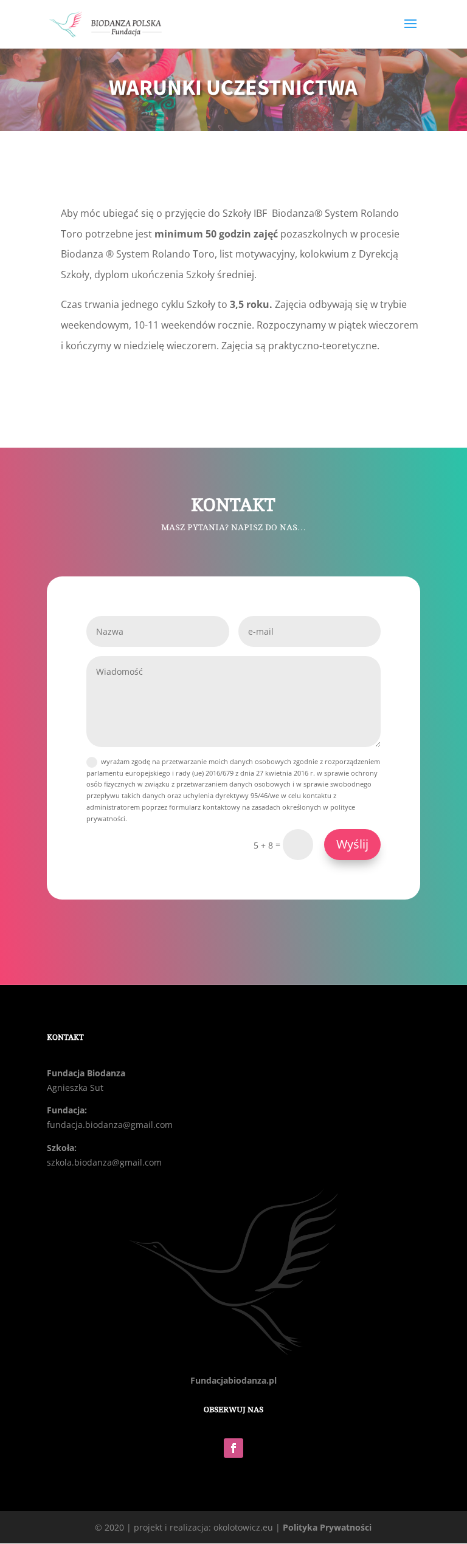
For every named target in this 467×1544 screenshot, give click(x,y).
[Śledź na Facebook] (233, 1448)
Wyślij (352, 844)
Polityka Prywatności (327, 1527)
